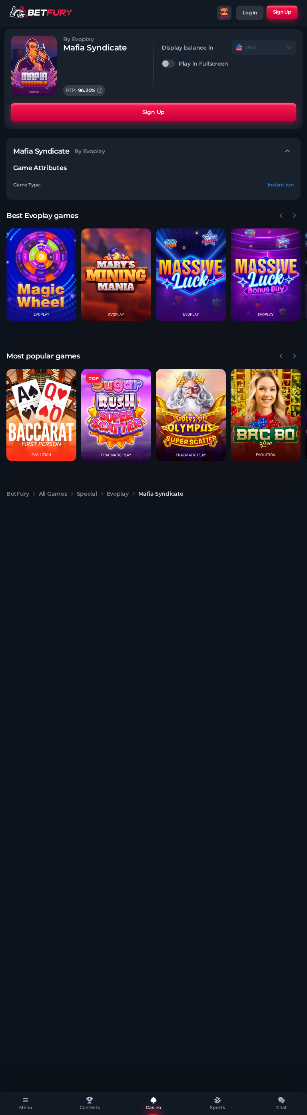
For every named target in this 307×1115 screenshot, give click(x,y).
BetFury (17, 493)
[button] (41, 274)
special (87, 493)
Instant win (281, 185)
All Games (53, 493)
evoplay (118, 493)
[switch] (228, 64)
